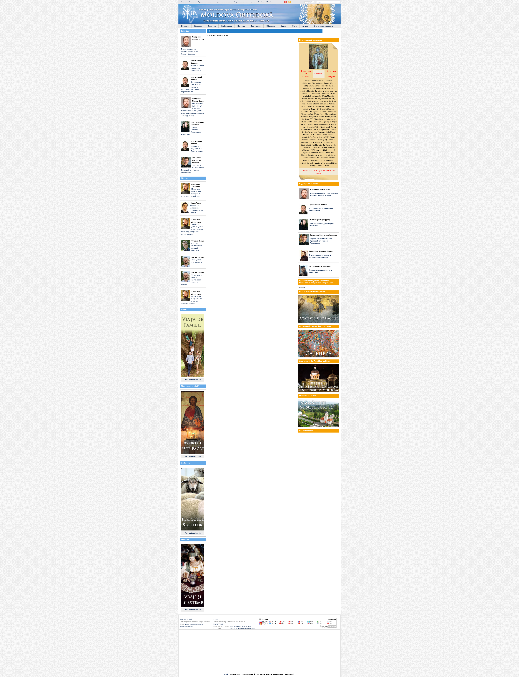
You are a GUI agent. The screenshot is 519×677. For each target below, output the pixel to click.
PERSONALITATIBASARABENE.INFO (242, 629)
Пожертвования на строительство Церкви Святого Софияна (192, 45)
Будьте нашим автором (224, 2)
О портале (192, 2)
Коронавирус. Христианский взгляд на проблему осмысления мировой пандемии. (191, 84)
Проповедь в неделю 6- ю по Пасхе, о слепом (197, 146)
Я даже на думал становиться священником (197, 65)
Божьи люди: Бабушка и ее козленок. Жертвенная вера (191, 298)
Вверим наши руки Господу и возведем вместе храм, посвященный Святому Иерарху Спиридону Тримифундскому (192, 107)
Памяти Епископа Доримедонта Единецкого (192, 128)
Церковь (198, 26)
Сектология (256, 26)
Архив (253, 2)
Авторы (211, 2)
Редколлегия (202, 2)
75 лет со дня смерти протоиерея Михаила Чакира (192, 279)
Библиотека (226, 26)
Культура (212, 26)
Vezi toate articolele (193, 380)
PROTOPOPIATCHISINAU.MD (240, 626)
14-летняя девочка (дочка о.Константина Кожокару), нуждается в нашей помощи (192, 227)
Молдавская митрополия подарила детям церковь (196, 208)
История (241, 26)
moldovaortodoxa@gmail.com (194, 624)
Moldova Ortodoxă (186, 619)
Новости (185, 26)
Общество (270, 26)
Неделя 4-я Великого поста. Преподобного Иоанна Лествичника (192, 165)
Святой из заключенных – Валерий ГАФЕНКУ (197, 246)
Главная (184, 2)
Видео (283, 26)
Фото (294, 26)
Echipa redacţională (186, 626)
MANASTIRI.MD (218, 624)
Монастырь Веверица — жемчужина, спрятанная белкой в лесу (191, 190)
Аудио (305, 26)
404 (209, 31)
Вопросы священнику (241, 2)
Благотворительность (323, 26)
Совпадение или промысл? (198, 260)
